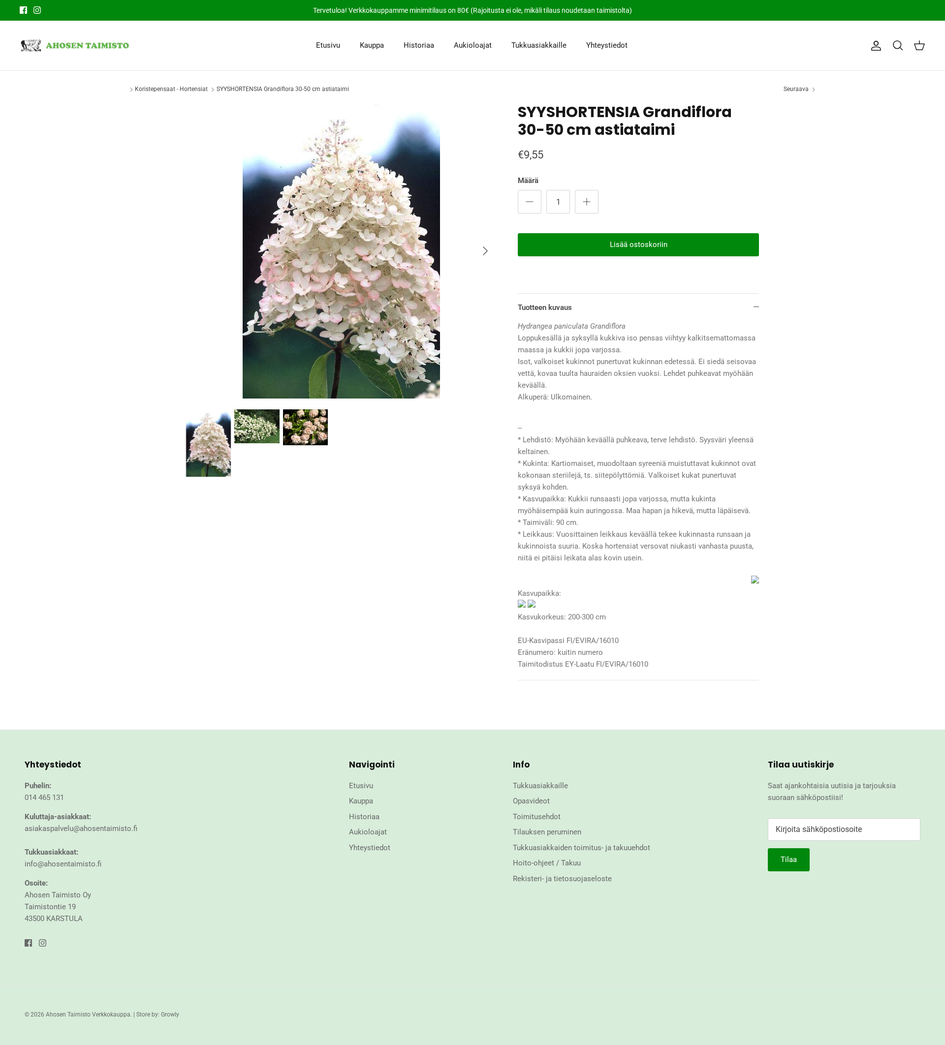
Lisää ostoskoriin (638, 244)
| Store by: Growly (156, 1014)
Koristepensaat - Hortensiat (171, 89)
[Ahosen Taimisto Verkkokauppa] (75, 46)
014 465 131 (44, 797)
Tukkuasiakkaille (539, 45)
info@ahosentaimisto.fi (63, 864)
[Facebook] (23, 10)
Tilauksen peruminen (547, 832)
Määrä (528, 180)
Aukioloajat (473, 45)
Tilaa (789, 859)
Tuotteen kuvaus (545, 307)
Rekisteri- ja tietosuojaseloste (562, 878)
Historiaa (419, 45)
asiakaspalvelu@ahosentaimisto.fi (81, 828)
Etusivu (328, 45)
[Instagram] (37, 10)
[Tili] (874, 46)
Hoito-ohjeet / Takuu (547, 863)
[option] (341, 251)
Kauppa (372, 45)
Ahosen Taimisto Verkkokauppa (88, 1014)
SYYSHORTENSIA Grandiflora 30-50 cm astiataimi (283, 89)
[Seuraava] (485, 251)
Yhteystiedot (607, 45)
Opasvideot (531, 801)
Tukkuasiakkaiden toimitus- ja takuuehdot (581, 847)
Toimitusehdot (537, 816)
